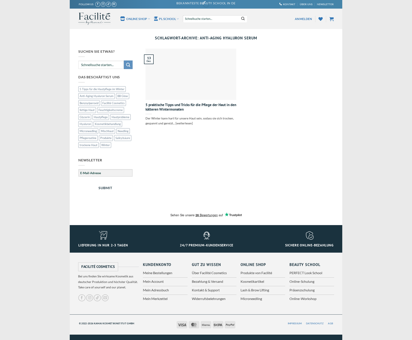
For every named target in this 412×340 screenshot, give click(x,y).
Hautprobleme (120, 117)
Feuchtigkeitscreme (110, 110)
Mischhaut (107, 131)
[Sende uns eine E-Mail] (114, 4)
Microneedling (88, 131)
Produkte (106, 138)
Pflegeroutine (88, 138)
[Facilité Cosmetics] (94, 19)
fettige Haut (87, 110)
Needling (123, 131)
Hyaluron (85, 124)
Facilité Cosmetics (113, 103)
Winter (105, 145)
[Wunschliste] (320, 19)
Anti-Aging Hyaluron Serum (97, 96)
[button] (325, 4)
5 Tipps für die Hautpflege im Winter (102, 89)
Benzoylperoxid (89, 103)
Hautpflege (101, 117)
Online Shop (136, 19)
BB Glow (122, 96)
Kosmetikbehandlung (108, 124)
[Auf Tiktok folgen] (108, 4)
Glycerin (85, 117)
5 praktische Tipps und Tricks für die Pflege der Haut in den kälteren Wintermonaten (190, 107)
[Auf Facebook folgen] (97, 4)
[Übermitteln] (243, 19)
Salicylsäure (122, 138)
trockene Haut (88, 145)
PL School (167, 19)
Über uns (306, 4)
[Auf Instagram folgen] (103, 4)
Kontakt (289, 4)
